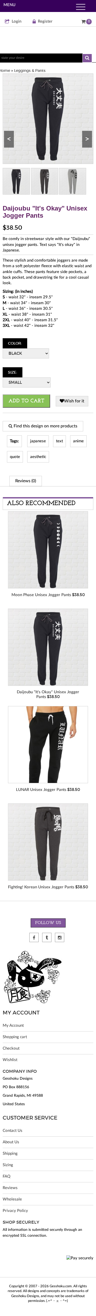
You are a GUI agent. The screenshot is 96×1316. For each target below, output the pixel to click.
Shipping (10, 1154)
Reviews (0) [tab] (25, 481)
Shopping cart (15, 1037)
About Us (11, 1142)
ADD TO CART (26, 401)
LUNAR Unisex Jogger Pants (41, 790)
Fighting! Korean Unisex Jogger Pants (41, 887)
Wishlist (10, 1060)
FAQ (6, 1176)
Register (45, 21)
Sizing (8, 1165)
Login (16, 21)
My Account (13, 1026)
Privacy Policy (15, 1211)
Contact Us (12, 1131)
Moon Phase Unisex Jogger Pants (41, 595)
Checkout (11, 1048)
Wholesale (12, 1199)
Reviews (10, 1188)
